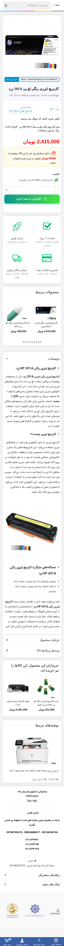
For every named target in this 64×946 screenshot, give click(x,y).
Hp (51, 109)
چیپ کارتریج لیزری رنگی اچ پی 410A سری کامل (46, 703)
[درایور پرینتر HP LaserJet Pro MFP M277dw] (32, 751)
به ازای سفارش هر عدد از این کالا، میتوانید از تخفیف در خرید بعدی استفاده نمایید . (32, 158)
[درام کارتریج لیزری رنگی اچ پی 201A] (18, 310)
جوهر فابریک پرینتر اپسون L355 (18, 703)
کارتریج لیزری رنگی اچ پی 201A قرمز (46, 325)
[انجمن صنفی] (35, 910)
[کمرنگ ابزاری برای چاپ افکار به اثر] (56, 5)
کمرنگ (41, 612)
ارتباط (31, 612)
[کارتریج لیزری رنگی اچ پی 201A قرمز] (46, 310)
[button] (40, 342)
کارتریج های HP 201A (20, 111)
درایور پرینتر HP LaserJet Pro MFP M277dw (34, 771)
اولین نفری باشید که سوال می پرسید (40, 118)
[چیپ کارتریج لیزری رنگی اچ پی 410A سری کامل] (46, 688)
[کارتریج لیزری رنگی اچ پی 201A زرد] (32, 45)
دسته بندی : (25, 107)
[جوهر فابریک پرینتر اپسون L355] (18, 688)
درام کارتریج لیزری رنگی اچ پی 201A (18, 325)
